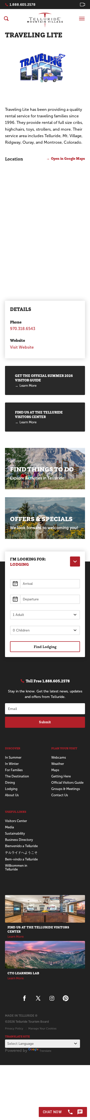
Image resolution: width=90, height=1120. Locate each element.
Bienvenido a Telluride (21, 846)
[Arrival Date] (45, 583)
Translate (45, 1050)
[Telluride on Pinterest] (65, 998)
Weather (57, 764)
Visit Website (22, 347)
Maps (55, 770)
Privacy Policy (14, 1028)
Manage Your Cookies (42, 1028)
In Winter (12, 764)
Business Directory (19, 840)
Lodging (11, 789)
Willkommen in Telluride (16, 867)
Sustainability (15, 833)
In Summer (13, 757)
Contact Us (59, 795)
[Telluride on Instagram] (52, 998)
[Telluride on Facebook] (24, 998)
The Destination (17, 776)
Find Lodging (45, 646)
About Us (12, 795)
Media (9, 827)
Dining (10, 782)
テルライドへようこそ (21, 852)
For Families (14, 770)
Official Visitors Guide (67, 782)
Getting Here (61, 776)
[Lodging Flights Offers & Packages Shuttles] (75, 561)
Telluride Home (45, 20)
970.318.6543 (22, 329)
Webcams (58, 757)
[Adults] (45, 614)
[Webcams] (82, 4)
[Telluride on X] (38, 998)
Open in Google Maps (68, 158)
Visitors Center (16, 821)
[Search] (6, 18)
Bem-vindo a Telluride (21, 859)
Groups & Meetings (65, 789)
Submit (45, 722)
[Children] (45, 630)
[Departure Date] (45, 599)
